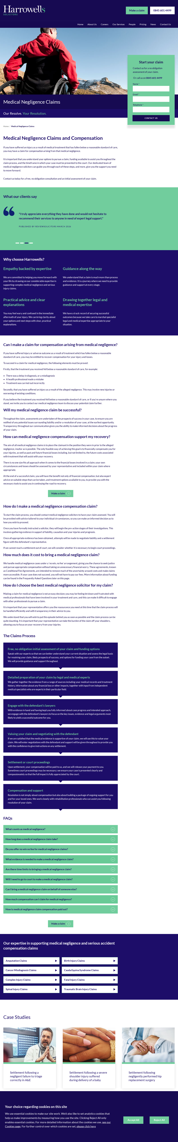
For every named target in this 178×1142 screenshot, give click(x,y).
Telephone (137, 105)
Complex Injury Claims (18, 979)
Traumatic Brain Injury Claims (80, 989)
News (153, 24)
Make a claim (136, 10)
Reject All (159, 1120)
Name (135, 84)
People (132, 24)
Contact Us (165, 24)
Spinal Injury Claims (17, 989)
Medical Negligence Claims (22, 126)
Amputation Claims (16, 960)
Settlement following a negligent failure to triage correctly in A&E (26, 1076)
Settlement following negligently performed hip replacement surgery (145, 1076)
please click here (86, 1126)
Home (80, 24)
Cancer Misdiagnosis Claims (21, 970)
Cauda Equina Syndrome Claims (81, 970)
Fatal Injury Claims (74, 979)
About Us (92, 24)
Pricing (143, 24)
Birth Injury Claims (74, 960)
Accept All (133, 1120)
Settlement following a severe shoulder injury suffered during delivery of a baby (88, 1076)
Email (135, 94)
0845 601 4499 (162, 10)
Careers (104, 24)
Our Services (119, 24)
